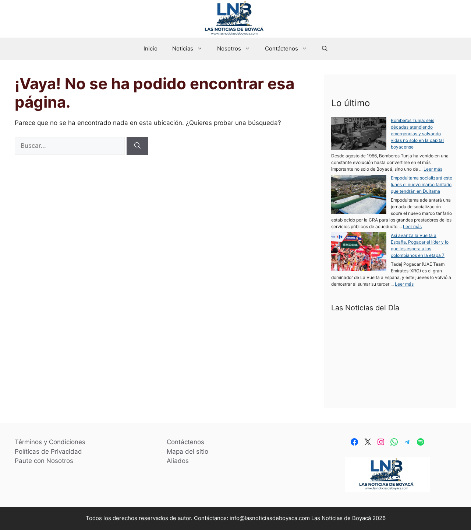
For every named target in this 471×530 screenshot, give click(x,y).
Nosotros (229, 48)
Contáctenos (281, 48)
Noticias (182, 48)
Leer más (433, 169)
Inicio (150, 48)
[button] (325, 49)
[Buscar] (137, 146)
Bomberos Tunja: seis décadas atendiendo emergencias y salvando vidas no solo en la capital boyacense (417, 134)
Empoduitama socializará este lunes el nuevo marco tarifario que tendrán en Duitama (421, 184)
